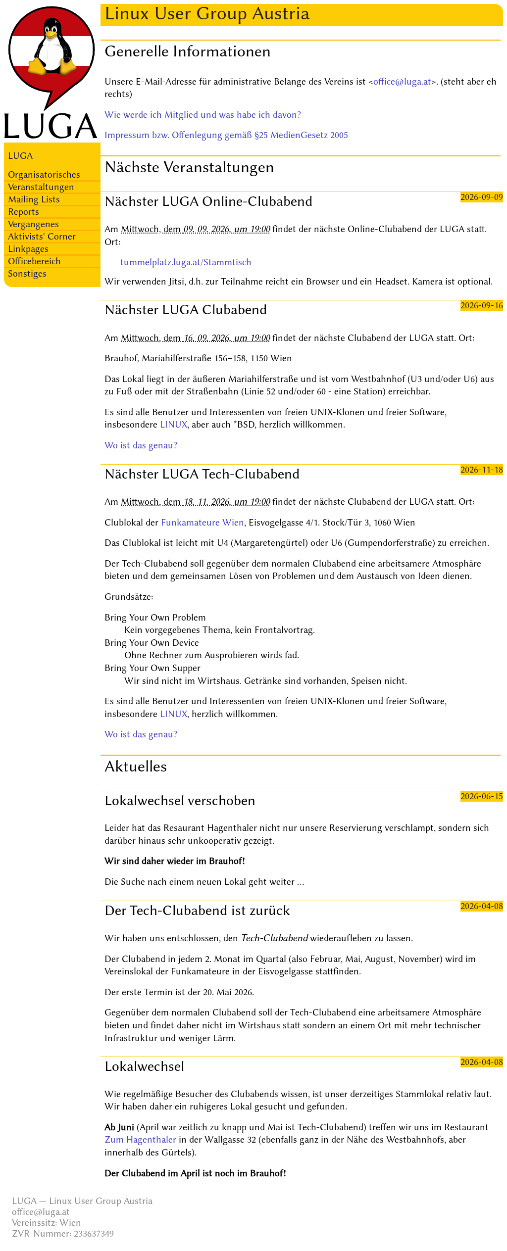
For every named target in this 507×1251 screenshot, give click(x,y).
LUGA (20, 155)
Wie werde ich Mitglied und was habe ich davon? (202, 114)
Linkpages (28, 248)
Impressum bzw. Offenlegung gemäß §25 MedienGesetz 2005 (226, 135)
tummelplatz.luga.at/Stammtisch (186, 262)
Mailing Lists (34, 199)
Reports (23, 211)
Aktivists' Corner (42, 236)
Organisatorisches (44, 174)
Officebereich (34, 261)
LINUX (173, 424)
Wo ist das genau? (140, 445)
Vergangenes (33, 224)
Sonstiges (27, 273)
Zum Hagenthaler (140, 1139)
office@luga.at (402, 81)
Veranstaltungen (41, 187)
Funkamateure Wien (202, 522)
